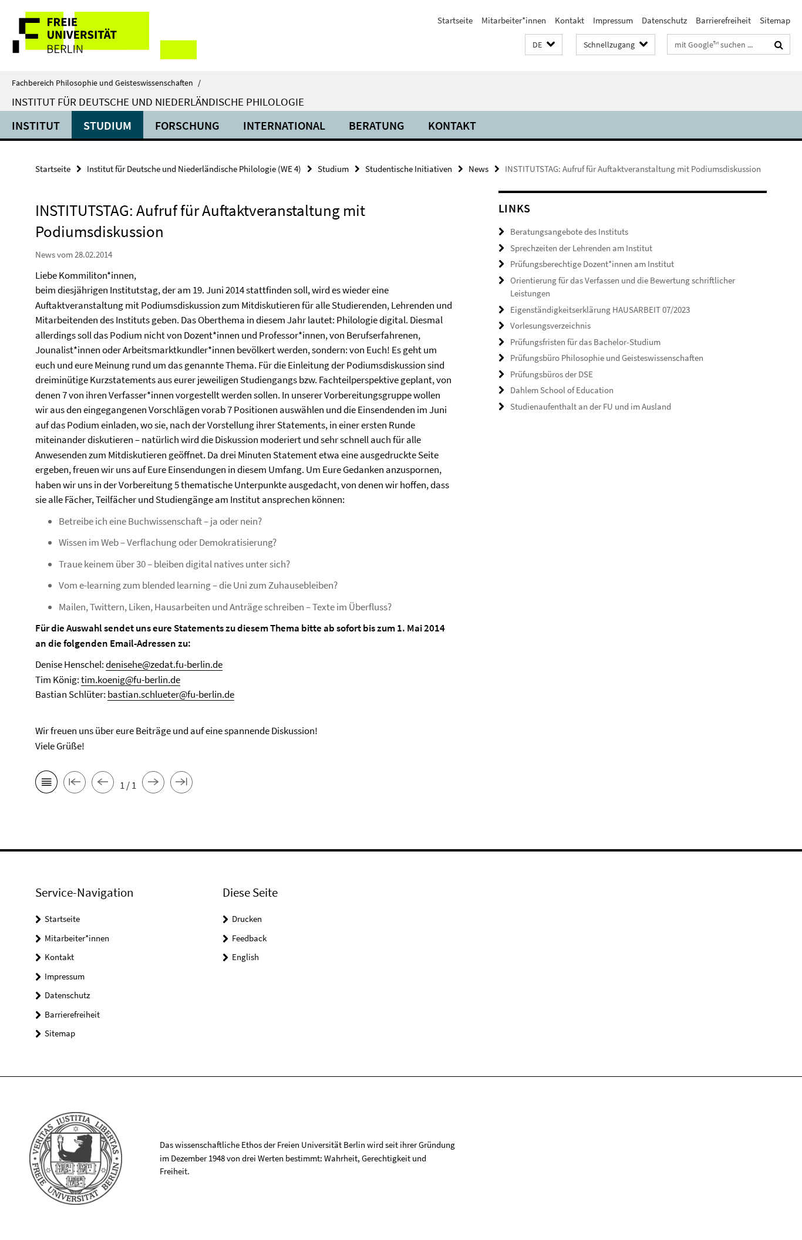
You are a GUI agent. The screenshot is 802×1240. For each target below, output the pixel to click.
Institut (36, 125)
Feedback (249, 938)
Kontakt (569, 20)
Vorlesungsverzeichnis (550, 325)
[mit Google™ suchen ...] (779, 44)
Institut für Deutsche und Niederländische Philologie (158, 101)
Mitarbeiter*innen (513, 20)
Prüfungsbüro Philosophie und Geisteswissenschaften (606, 357)
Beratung (377, 125)
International (284, 125)
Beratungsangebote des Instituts (569, 231)
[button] (543, 45)
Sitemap (775, 20)
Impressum (613, 20)
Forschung (187, 125)
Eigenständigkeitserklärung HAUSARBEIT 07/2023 (600, 309)
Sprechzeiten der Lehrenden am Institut (581, 248)
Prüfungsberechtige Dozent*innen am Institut (592, 263)
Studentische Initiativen (408, 168)
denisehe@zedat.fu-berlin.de (164, 664)
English (245, 956)
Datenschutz (664, 20)
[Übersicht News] (46, 784)
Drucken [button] (247, 918)
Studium (107, 125)
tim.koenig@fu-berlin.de (130, 679)
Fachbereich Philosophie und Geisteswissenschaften (106, 83)
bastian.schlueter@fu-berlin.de (170, 694)
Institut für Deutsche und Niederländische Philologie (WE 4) (194, 168)
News (478, 168)
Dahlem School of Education (562, 390)
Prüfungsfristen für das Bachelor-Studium (585, 341)
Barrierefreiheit (723, 20)
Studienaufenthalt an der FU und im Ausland (590, 406)
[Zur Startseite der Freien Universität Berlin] (98, 35)
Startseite (455, 20)
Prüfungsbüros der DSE (551, 374)
